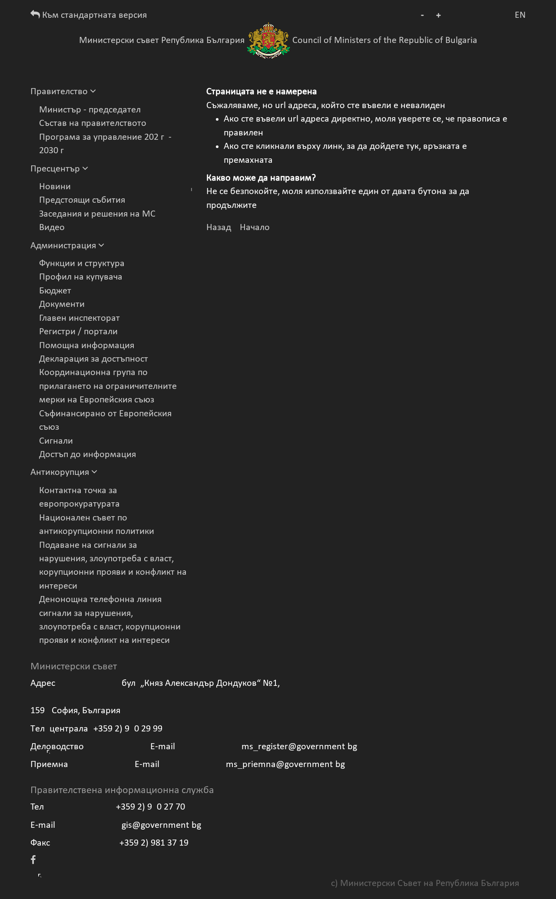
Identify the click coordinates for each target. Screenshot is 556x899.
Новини (55, 187)
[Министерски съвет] (268, 41)
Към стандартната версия (93, 15)
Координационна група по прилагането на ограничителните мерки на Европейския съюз (108, 386)
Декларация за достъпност (93, 359)
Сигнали (56, 441)
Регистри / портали (78, 332)
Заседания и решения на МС (97, 214)
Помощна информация (86, 346)
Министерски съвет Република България (162, 41)
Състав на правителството (92, 123)
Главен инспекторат (79, 318)
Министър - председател (90, 110)
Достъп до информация (87, 455)
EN (520, 15)
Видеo (52, 228)
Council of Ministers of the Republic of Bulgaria (384, 41)
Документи (62, 305)
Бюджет (55, 291)
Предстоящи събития (82, 200)
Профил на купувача (80, 277)
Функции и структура (82, 264)
